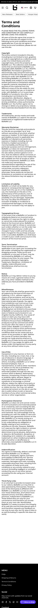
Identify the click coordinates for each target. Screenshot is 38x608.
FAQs (3, 574)
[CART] (35, 8)
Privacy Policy (7, 585)
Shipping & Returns (9, 578)
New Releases (7, 14)
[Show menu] (3, 8)
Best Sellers (20, 14)
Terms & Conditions (9, 581)
